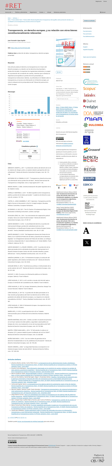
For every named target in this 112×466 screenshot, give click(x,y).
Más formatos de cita (62, 99)
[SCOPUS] (89, 90)
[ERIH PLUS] (89, 180)
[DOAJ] (93, 115)
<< (8, 417)
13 (23, 417)
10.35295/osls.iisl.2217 (63, 214)
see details (26, 141)
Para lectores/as (87, 31)
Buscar (103, 12)
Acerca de (8, 12)
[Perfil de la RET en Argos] (89, 134)
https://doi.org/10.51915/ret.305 (20, 48)
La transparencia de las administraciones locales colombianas (56, 363)
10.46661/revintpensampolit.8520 (66, 204)
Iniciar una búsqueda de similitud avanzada (30, 421)
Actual (49, 12)
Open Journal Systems (89, 57)
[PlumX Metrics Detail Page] (10, 124)
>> (25, 417)
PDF (59, 72)
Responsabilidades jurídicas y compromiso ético (40, 373)
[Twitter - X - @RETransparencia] (87, 246)
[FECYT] (90, 84)
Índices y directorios (21, 12)
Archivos (15, 18)
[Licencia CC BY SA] (12, 442)
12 (21, 417)
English (85, 47)
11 (19, 417)
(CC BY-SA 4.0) (52, 445)
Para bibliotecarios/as (88, 36)
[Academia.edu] (86, 233)
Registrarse (33, 12)
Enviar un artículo (89, 20)
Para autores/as (87, 34)
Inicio (9, 18)
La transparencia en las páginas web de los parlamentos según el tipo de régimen (51, 384)
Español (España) (88, 49)
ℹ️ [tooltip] (37, 146)
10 (17, 417)
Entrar (105, 1)
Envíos (41, 12)
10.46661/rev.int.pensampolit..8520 (66, 230)
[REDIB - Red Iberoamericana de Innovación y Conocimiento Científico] (90, 174)
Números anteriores (60, 12)
